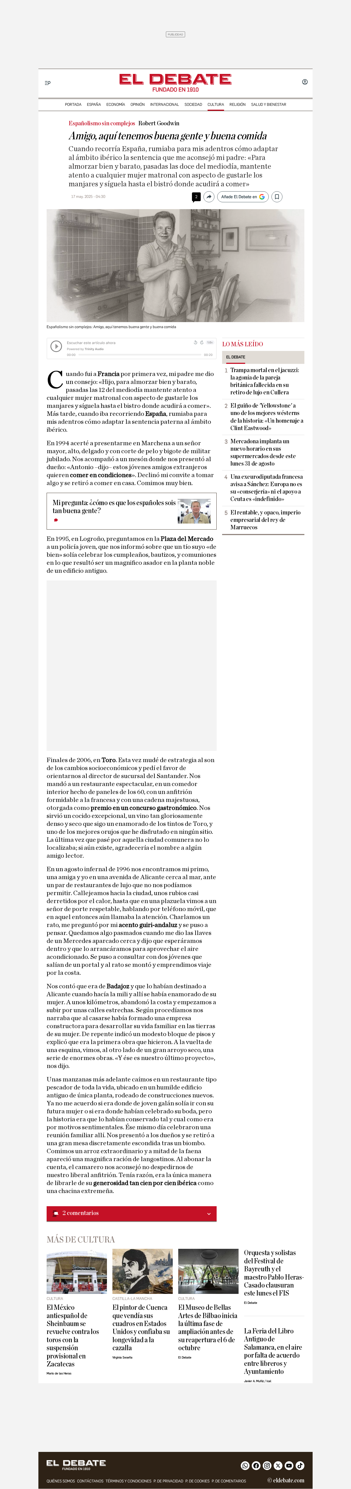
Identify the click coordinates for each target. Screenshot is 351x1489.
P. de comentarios (229, 1481)
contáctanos (90, 1481)
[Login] (305, 82)
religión (238, 104)
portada (73, 104)
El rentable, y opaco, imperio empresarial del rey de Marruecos (265, 520)
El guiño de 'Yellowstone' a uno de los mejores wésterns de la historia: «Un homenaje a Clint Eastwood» (266, 416)
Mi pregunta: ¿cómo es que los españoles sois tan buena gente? (114, 506)
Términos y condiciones (128, 1481)
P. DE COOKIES (197, 1481)
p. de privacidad (168, 1481)
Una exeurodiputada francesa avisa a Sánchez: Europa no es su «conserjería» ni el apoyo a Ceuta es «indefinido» (266, 488)
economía (115, 104)
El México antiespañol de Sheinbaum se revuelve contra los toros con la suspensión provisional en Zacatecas (73, 1336)
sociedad (193, 104)
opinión (138, 104)
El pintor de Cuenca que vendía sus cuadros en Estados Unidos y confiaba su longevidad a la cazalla (141, 1328)
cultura (216, 104)
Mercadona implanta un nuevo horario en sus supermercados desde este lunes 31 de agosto (263, 452)
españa (94, 104)
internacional (164, 104)
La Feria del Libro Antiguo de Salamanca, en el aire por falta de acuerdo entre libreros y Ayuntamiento (273, 1351)
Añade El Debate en (239, 196)
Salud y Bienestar (268, 104)
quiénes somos (61, 1481)
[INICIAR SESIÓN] (305, 82)
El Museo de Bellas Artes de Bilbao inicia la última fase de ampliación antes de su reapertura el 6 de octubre (207, 1328)
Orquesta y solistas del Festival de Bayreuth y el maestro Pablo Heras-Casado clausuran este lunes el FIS (274, 1273)
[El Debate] (175, 79)
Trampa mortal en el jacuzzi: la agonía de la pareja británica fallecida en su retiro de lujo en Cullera (264, 381)
